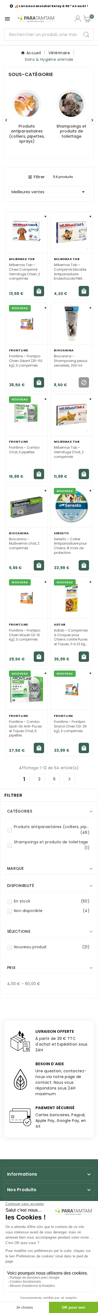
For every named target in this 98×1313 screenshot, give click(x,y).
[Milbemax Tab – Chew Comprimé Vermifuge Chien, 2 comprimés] (26, 232)
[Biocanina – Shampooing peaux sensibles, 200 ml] (71, 324)
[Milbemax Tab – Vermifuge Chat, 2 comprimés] (71, 415)
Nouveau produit (52, 947)
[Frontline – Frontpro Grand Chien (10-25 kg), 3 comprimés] (71, 689)
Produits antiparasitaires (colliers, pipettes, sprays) (27, 133)
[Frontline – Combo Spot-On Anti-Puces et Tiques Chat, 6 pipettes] (26, 689)
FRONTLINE (18, 350)
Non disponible (52, 910)
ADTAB (60, 624)
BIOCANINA (64, 350)
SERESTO (61, 533)
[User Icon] (78, 19)
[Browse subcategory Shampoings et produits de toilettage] (71, 104)
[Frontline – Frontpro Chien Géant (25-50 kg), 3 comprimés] (26, 324)
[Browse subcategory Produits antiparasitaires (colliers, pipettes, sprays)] (26, 104)
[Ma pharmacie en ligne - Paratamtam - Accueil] (36, 19)
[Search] (86, 35)
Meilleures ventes (49, 192)
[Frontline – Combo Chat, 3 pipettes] (26, 415)
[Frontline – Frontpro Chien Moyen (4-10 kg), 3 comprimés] (26, 598)
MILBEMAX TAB (22, 259)
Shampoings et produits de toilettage (71, 131)
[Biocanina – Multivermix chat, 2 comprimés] (26, 506)
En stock (52, 901)
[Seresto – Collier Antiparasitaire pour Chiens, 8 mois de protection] (71, 506)
